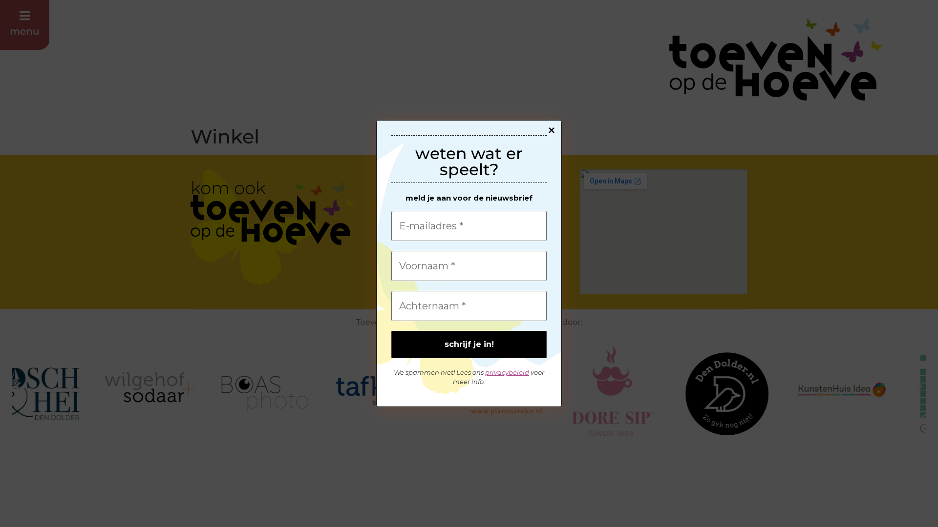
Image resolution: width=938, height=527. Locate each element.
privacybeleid (507, 372)
